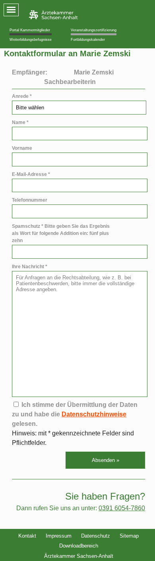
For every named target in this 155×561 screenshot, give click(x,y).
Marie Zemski (94, 72)
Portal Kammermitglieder (30, 30)
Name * (20, 122)
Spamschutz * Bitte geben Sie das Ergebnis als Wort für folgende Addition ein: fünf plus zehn (61, 233)
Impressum (59, 536)
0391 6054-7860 (122, 508)
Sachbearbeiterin (70, 81)
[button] (105, 460)
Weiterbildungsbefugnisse (31, 40)
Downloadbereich (78, 546)
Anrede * (22, 96)
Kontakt (27, 536)
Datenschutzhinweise (94, 414)
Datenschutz (95, 536)
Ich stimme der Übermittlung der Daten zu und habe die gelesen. (75, 414)
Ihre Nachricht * (29, 266)
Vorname (22, 148)
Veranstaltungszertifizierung (93, 30)
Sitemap (129, 536)
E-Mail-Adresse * (31, 174)
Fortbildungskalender (88, 40)
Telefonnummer (29, 200)
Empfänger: (29, 72)
